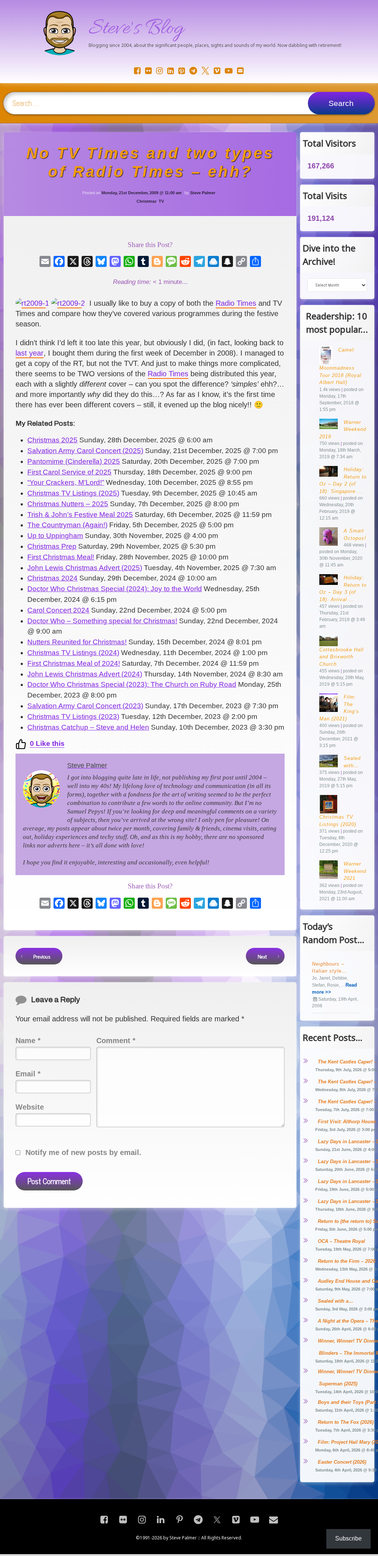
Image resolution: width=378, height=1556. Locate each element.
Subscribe (348, 1538)
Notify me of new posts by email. (83, 1152)
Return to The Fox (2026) (346, 1422)
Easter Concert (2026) (342, 1462)
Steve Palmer (202, 193)
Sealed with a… (335, 1301)
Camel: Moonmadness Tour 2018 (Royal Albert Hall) (340, 366)
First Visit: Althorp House (347, 1121)
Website (30, 1107)
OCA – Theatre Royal (341, 1241)
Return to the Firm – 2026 (346, 1261)
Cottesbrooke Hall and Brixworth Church (341, 657)
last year (30, 353)
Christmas (147, 201)
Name (28, 1040)
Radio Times (236, 303)
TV (161, 201)
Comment (115, 1040)
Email (28, 1074)
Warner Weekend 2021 (355, 871)
